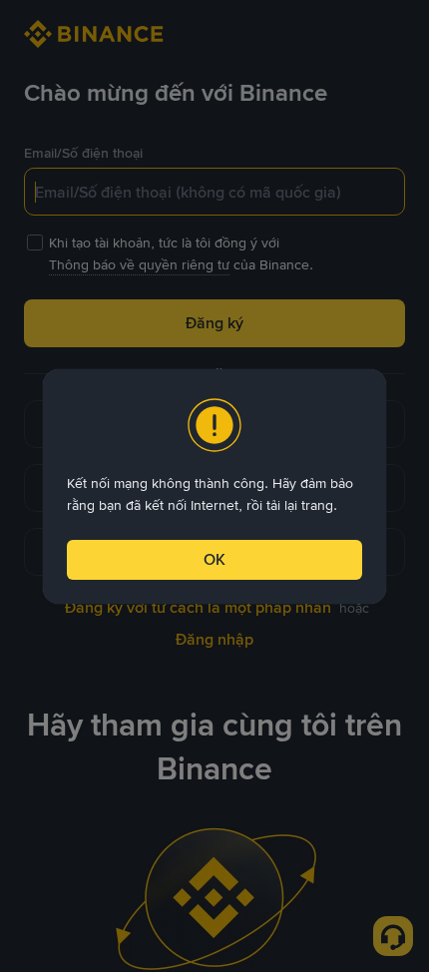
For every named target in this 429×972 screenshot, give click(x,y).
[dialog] (214, 486)
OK (214, 559)
